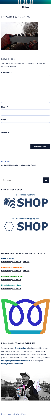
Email (4, 120)
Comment (6, 72)
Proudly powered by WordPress (13, 414)
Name (4, 107)
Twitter (26, 261)
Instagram (6, 261)
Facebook (16, 261)
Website (5, 132)
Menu (27, 7)
